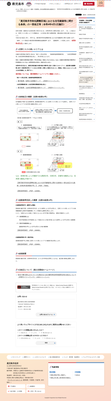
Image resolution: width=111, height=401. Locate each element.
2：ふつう (34, 332)
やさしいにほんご (55, 3)
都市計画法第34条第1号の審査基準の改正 (85, 114)
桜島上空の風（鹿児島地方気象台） (61, 377)
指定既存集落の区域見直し (86, 119)
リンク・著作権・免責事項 (71, 357)
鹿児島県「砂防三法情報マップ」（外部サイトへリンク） (39, 81)
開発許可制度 (82, 34)
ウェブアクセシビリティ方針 (91, 357)
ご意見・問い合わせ (35, 391)
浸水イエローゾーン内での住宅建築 (86, 108)
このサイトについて (40, 357)
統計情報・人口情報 (16, 391)
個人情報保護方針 (55, 357)
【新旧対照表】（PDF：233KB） (29, 244)
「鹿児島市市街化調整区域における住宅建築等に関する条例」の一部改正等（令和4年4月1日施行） (86, 80)
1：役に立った (23, 332)
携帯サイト (27, 357)
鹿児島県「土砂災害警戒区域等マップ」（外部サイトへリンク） (41, 88)
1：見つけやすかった (25, 338)
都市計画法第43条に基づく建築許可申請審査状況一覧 (86, 66)
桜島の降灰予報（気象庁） (58, 375)
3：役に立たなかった (46, 332)
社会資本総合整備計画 (84, 103)
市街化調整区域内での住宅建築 (86, 72)
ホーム (17, 9)
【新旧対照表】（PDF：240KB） (29, 230)
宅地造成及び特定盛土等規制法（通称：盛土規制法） (86, 98)
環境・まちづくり (24, 9)
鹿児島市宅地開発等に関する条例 (86, 47)
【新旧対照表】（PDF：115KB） (29, 191)
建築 (32, 9)
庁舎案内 (13, 386)
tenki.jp (78, 375)
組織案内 (32, 386)
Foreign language (41, 3)
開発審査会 (82, 93)
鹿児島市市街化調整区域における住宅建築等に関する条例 (86, 60)
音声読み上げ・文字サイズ (73, 3)
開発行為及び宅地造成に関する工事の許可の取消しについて (86, 88)
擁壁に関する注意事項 (84, 42)
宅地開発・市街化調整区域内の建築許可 (44, 9)
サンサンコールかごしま (15, 380)
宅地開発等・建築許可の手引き (86, 53)
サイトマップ (16, 357)
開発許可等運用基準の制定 (86, 38)
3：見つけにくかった (50, 338)
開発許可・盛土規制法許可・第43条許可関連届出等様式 (86, 28)
